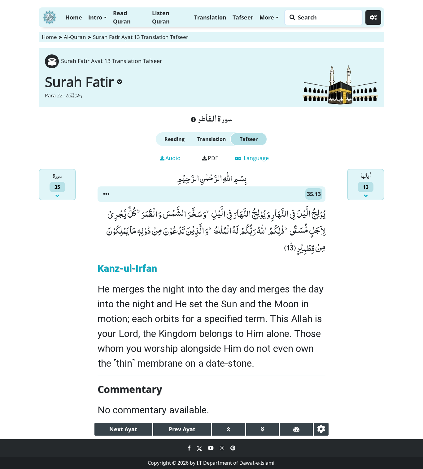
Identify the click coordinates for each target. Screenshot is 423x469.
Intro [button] (95, 17)
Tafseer (243, 17)
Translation (210, 17)
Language (255, 158)
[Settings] (373, 17)
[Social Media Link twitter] (200, 448)
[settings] (321, 429)
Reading (174, 139)
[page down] (263, 429)
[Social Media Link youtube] (211, 448)
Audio (173, 158)
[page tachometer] (296, 429)
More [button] (266, 17)
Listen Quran (161, 17)
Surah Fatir (79, 81)
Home (73, 17)
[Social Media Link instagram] (222, 448)
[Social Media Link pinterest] (232, 448)
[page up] (229, 429)
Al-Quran (75, 37)
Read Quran (122, 17)
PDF (213, 158)
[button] (106, 194)
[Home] (49, 16)
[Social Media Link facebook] (190, 448)
